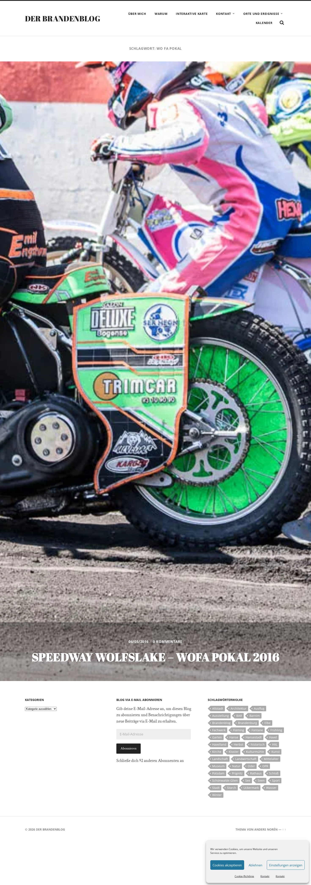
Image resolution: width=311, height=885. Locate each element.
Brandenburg (247, 723)
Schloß (274, 773)
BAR (239, 716)
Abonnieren (128, 748)
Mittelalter (271, 759)
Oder (251, 766)
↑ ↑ (284, 829)
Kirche (216, 752)
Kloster (234, 752)
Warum (161, 14)
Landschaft (220, 759)
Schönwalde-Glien (225, 780)
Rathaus (256, 773)
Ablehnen (255, 865)
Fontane (257, 730)
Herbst (238, 744)
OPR (265, 766)
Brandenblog (221, 723)
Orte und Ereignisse (261, 14)
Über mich (137, 14)
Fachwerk (219, 730)
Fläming (238, 730)
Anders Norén (266, 829)
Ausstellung (220, 716)
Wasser (271, 788)
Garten (217, 737)
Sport (276, 780)
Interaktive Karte (192, 14)
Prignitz (237, 773)
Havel (273, 737)
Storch (231, 788)
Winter (217, 795)
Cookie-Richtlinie (244, 876)
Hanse (233, 737)
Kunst (275, 752)
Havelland (219, 744)
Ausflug (259, 708)
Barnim (254, 716)
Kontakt (264, 876)
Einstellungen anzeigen (285, 865)
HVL (274, 744)
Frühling (276, 730)
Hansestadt (254, 737)
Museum (218, 766)
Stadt (216, 788)
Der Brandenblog (62, 18)
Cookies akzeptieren (227, 865)
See (247, 780)
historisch (258, 744)
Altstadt (217, 708)
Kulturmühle (255, 752)
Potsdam (218, 773)
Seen (261, 780)
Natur (236, 766)
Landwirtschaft (245, 759)
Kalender (264, 23)
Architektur (238, 708)
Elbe (267, 723)
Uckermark (251, 788)
